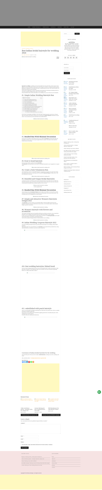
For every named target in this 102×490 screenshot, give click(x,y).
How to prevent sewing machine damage (73, 110)
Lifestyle (24, 48)
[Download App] (99, 392)
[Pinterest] (29, 362)
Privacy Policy (54, 463)
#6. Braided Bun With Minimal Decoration (30, 105)
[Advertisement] (41, 39)
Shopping (65, 188)
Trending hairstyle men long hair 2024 (29, 414)
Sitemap (53, 465)
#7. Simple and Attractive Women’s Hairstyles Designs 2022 (32, 106)
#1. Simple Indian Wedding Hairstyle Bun (29, 99)
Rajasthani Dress (67, 181)
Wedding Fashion (29, 48)
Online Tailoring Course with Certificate (71, 148)
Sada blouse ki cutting (74, 115)
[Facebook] (23, 362)
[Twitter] (25, 362)
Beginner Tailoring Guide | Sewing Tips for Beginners (32, 456)
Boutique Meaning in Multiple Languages (51, 414)
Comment (23, 423)
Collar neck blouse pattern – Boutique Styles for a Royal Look (27, 409)
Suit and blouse (67, 190)
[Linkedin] (27, 362)
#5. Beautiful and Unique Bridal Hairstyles (30, 104)
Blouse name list (73, 125)
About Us (53, 458)
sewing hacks (66, 183)
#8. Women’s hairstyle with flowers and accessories (31, 107)
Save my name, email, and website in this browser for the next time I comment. (37, 444)
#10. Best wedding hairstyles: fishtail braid (30, 109)
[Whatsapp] (31, 362)
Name (22, 436)
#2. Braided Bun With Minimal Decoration (30, 100)
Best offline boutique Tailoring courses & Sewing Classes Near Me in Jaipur (36, 463)
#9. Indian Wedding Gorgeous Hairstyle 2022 (30, 108)
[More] (33, 362)
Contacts (53, 467)
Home (53, 456)
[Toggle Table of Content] (40, 98)
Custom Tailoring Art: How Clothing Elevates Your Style (40, 409)
